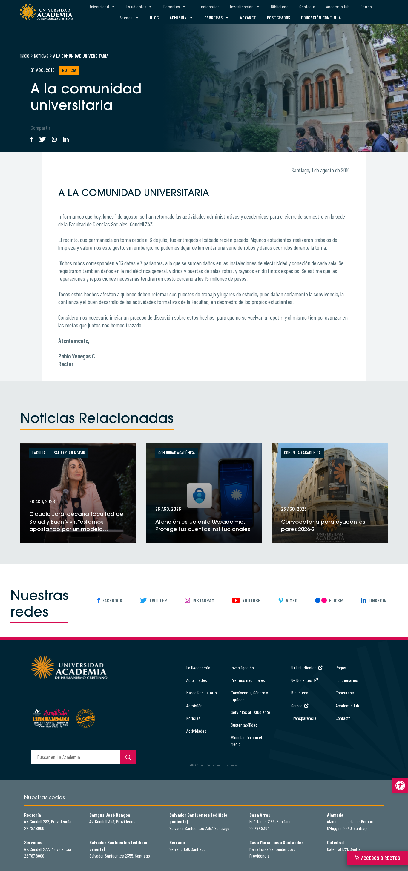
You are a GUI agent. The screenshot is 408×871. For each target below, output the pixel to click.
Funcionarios (208, 6)
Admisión (178, 17)
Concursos (345, 692)
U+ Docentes (301, 680)
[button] (400, 785)
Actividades (196, 731)
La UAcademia (198, 667)
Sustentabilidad (244, 725)
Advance (248, 17)
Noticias (41, 56)
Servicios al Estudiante (250, 712)
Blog (154, 17)
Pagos (341, 667)
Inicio (24, 56)
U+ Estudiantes (304, 667)
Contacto (307, 6)
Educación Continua (321, 17)
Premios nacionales (248, 680)
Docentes (171, 6)
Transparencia (303, 718)
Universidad (99, 6)
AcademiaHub (338, 6)
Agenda (126, 17)
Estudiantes (136, 6)
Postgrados (279, 17)
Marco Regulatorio (201, 692)
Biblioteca (280, 6)
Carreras (213, 17)
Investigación (242, 6)
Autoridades (196, 680)
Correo (366, 6)
